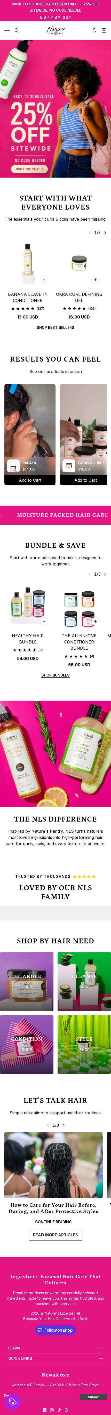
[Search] (17, 30)
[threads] (66, 1410)
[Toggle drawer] (7, 30)
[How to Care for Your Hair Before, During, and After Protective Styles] (53, 1165)
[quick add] (44, 280)
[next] (105, 233)
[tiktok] (59, 1410)
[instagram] (52, 1410)
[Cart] (104, 30)
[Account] (94, 30)
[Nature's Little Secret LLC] (55, 30)
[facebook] (44, 1410)
